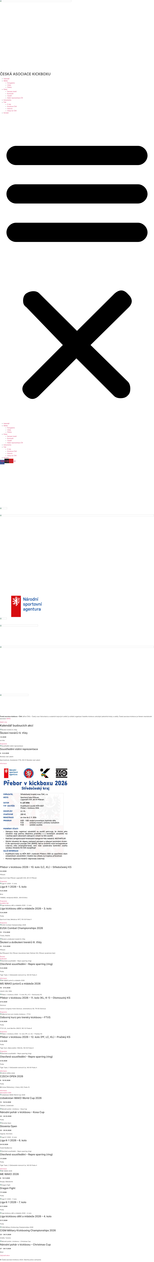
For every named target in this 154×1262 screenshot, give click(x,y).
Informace (3, 763)
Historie (9, 108)
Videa (9, 85)
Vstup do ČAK (12, 111)
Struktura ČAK (12, 106)
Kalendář (6, 79)
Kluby (5, 89)
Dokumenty (7, 100)
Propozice (3, 744)
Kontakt (6, 113)
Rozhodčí (10, 93)
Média (6, 81)
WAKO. (8, 718)
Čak (5, 102)
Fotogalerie (11, 83)
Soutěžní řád (4, 903)
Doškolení (3, 959)
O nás (9, 104)
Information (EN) (5, 1093)
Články (9, 87)
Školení (2, 956)
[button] (77, 268)
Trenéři (9, 96)
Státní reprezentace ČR (15, 98)
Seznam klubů (12, 91)
